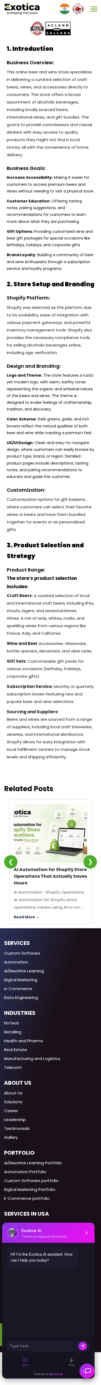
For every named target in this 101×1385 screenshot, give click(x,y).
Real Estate (15, 1049)
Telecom (13, 1067)
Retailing (12, 1032)
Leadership (15, 1119)
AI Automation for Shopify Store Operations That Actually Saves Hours (50, 876)
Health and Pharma (23, 1041)
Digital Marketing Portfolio (29, 1189)
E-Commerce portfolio (27, 1198)
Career (11, 1110)
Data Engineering (21, 997)
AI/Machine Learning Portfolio (33, 1163)
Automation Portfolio (25, 1172)
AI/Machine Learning (24, 971)
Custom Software (22, 953)
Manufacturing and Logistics (32, 1058)
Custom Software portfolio (31, 1180)
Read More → (27, 917)
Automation (16, 962)
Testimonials (17, 1128)
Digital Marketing (20, 980)
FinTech (11, 1023)
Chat (25, 1364)
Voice (71, 1364)
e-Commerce (18, 988)
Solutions (13, 1102)
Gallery (11, 1137)
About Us (13, 1093)
